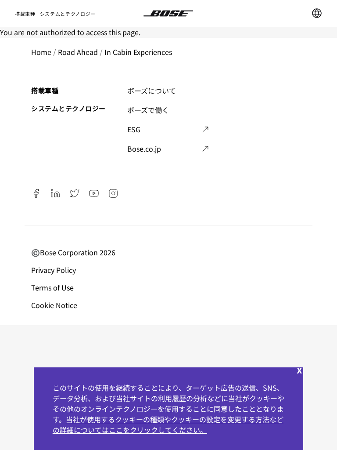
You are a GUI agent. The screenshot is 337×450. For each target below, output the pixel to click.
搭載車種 (25, 13)
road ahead (78, 52)
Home (41, 52)
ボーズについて (151, 90)
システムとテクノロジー (68, 13)
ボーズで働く (148, 110)
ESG (133, 129)
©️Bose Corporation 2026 (74, 252)
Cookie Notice (55, 305)
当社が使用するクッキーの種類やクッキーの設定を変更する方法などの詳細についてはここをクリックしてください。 (168, 424)
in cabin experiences (138, 52)
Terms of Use (53, 287)
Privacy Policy (54, 269)
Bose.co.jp (144, 148)
